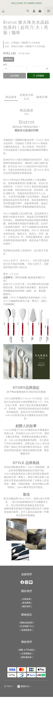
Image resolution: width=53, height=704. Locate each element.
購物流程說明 (26, 622)
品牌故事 (26, 599)
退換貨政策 (26, 630)
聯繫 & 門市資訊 (26, 649)
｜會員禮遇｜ (26, 602)
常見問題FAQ (26, 626)
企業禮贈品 (26, 653)
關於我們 (26, 606)
